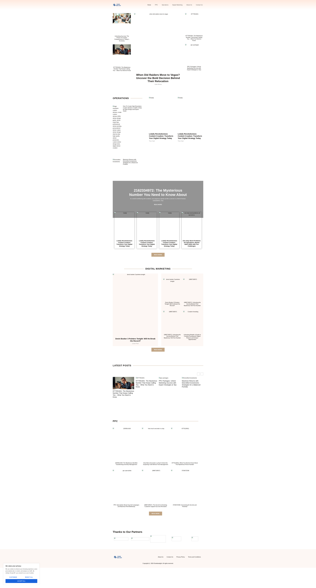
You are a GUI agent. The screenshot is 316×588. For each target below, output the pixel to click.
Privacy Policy (180, 557)
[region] (21, 574)
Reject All (29, 577)
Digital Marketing (177, 5)
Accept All (21, 581)
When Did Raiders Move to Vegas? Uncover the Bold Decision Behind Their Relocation (158, 78)
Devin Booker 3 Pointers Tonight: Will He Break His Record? (135, 340)
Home (149, 5)
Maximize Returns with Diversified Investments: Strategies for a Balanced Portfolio (168, 384)
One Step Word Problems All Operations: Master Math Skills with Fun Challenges (192, 243)
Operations (165, 5)
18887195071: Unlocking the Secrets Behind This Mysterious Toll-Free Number (192, 304)
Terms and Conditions (194, 557)
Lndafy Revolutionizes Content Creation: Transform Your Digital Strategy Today (161, 136)
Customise (13, 577)
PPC (156, 5)
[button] (202, 374)
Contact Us (199, 5)
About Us (189, 5)
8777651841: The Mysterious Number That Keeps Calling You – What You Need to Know (122, 69)
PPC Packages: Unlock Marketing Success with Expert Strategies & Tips (194, 68)
